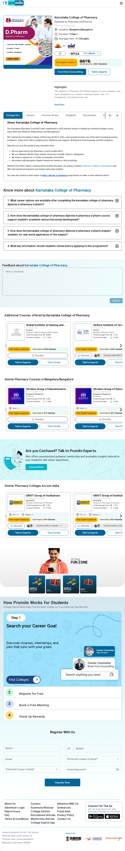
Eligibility (71, 115)
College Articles (40, 811)
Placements (89, 115)
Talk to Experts (23, 362)
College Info (13, 115)
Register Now (62, 782)
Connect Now (36, 467)
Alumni (31, 115)
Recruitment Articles (43, 815)
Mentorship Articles (43, 818)
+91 (69, 748)
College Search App (43, 822)
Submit (116, 300)
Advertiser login (15, 807)
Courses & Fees (50, 115)
